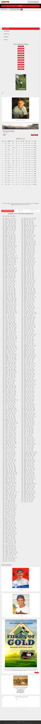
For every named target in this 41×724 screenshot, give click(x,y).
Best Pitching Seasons (20, 691)
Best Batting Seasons (20, 692)
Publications (6, 36)
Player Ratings (6, 31)
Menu (20, 6)
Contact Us (19, 721)
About (23, 721)
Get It (37, 672)
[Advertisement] (20, 18)
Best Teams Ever (20, 689)
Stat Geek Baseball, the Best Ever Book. (19, 670)
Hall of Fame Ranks (20, 690)
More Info (6, 39)
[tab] (7, 211)
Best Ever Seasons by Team (20, 688)
